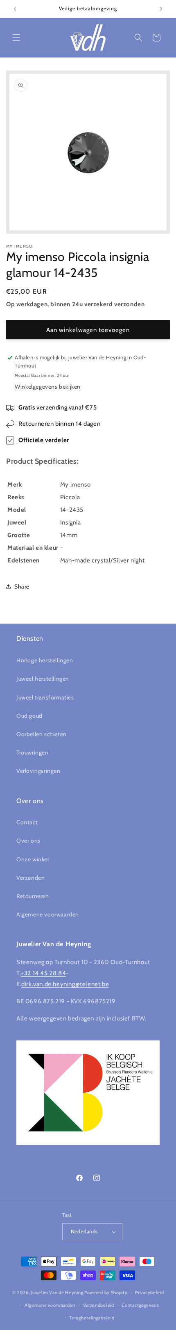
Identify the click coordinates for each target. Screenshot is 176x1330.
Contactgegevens (140, 1305)
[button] (16, 37)
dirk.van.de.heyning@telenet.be (65, 984)
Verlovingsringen (38, 771)
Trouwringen (32, 752)
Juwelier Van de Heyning (57, 1292)
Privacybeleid (149, 1292)
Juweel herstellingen (42, 678)
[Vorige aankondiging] (15, 9)
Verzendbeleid (98, 1305)
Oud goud (29, 715)
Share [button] (21, 586)
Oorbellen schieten (41, 734)
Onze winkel (32, 859)
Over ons (28, 840)
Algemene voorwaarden (47, 914)
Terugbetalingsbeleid (91, 1318)
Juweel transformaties (45, 697)
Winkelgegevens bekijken (48, 386)
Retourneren (32, 896)
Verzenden (30, 877)
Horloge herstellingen (44, 660)
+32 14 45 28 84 (43, 973)
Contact (27, 822)
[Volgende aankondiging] (161, 9)
